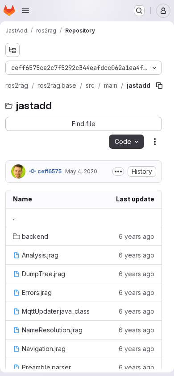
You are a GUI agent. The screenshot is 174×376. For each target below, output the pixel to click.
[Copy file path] (159, 85)
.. (14, 217)
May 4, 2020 (81, 171)
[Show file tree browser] (12, 50)
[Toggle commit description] (118, 172)
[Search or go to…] (139, 10)
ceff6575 (49, 171)
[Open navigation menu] (25, 11)
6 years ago (136, 236)
